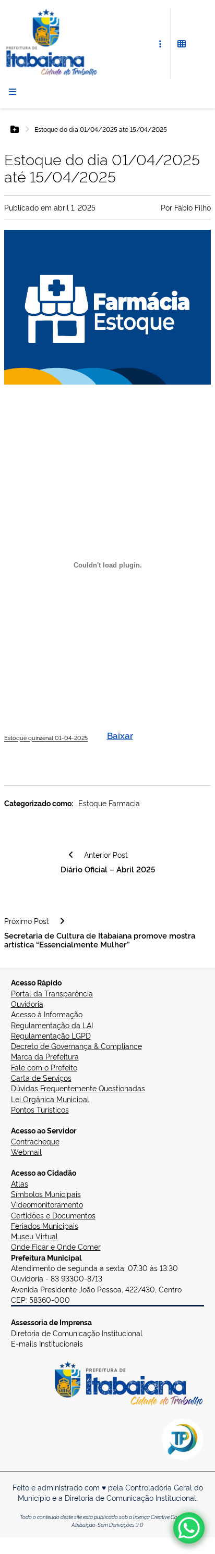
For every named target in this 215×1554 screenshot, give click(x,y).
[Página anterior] (71, 854)
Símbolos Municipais (46, 1194)
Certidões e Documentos (53, 1215)
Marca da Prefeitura (45, 1056)
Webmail (26, 1151)
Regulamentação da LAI (52, 1025)
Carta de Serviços (41, 1077)
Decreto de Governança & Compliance (76, 1046)
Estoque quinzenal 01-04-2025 (46, 738)
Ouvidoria (27, 1003)
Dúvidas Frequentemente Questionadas (78, 1088)
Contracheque (35, 1141)
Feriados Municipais (44, 1225)
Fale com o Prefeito (44, 1067)
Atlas (19, 1183)
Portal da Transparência (52, 993)
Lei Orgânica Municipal (50, 1099)
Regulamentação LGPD (51, 1035)
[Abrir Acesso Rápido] (160, 43)
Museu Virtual (34, 1236)
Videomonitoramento (47, 1204)
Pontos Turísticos (40, 1109)
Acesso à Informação (46, 1014)
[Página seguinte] (62, 920)
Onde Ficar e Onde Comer (56, 1246)
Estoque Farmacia (109, 803)
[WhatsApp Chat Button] (189, 1528)
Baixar (120, 735)
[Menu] (12, 91)
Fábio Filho (192, 207)
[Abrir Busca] (200, 43)
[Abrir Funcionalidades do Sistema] (181, 43)
